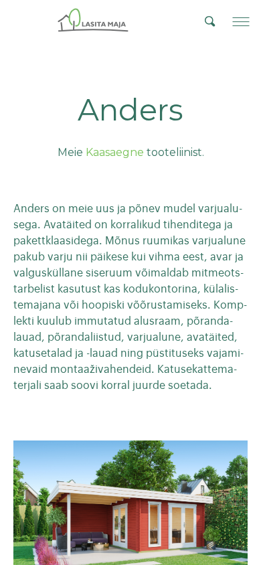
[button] (241, 21)
